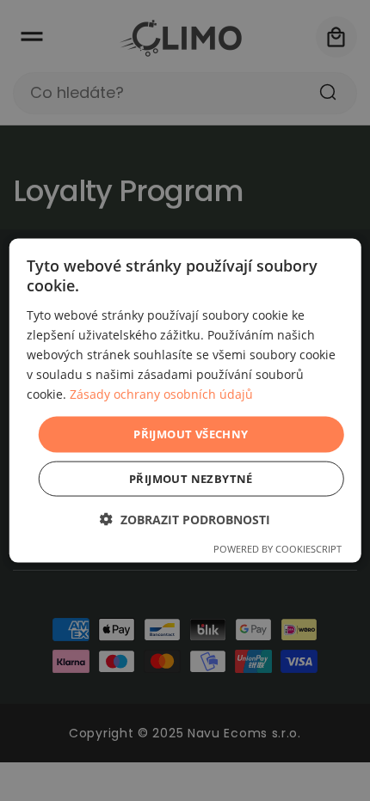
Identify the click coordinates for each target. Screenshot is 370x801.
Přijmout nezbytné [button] (191, 478)
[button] (185, 519)
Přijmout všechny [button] (190, 434)
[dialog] (185, 401)
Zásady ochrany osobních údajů (161, 394)
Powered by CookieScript (277, 547)
